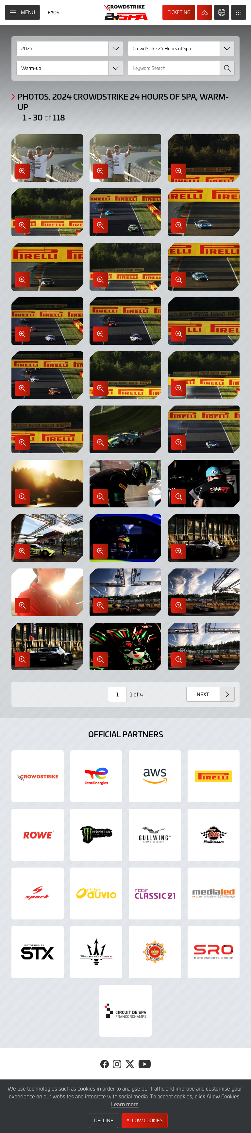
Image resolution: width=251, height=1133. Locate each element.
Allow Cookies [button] (144, 1120)
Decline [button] (103, 1120)
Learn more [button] (125, 1104)
